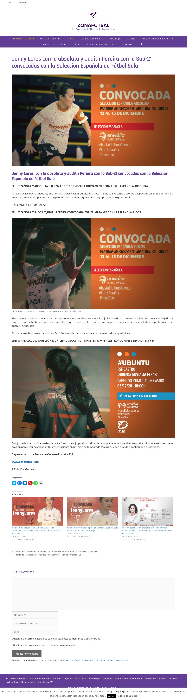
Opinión (76, 44)
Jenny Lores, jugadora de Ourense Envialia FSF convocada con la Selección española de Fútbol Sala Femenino (36, 530)
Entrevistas (48, 44)
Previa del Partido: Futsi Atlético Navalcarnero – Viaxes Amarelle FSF (48, 554)
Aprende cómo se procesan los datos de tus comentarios (95, 660)
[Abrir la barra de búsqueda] (142, 44)
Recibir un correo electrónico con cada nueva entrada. (45, 645)
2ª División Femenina (50, 38)
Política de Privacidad (78, 687)
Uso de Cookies (100, 687)
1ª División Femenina (23, 38)
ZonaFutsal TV (128, 44)
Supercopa (115, 38)
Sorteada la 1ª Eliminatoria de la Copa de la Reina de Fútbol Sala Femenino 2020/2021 (56, 551)
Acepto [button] (111, 696)
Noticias (71, 38)
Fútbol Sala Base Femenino (156, 38)
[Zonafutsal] (93, 18)
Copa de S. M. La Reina (92, 38)
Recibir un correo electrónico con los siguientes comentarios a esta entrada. (57, 638)
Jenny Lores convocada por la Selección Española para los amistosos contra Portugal (92, 529)
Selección (131, 38)
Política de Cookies (127, 695)
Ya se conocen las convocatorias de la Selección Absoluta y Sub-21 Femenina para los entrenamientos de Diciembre (147, 530)
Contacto (23, 2)
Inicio (11, 2)
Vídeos (63, 44)
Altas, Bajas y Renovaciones (100, 44)
